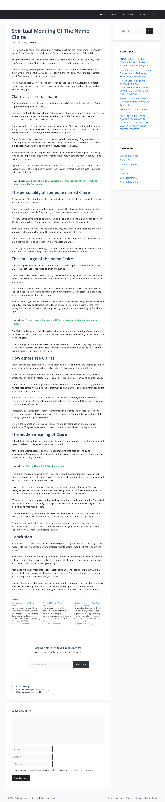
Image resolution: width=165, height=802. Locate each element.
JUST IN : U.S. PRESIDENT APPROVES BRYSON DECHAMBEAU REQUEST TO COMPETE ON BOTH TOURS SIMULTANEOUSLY (134, 87)
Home (102, 14)
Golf (122, 168)
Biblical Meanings (129, 155)
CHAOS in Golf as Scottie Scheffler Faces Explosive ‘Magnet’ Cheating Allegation (134, 62)
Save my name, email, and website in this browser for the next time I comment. (54, 770)
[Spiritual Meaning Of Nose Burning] (59, 613)
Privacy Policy (128, 14)
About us (144, 14)
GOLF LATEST (127, 173)
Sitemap (139, 798)
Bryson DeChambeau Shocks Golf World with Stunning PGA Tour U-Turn (135, 101)
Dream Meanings (128, 164)
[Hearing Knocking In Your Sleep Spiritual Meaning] (90, 613)
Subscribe (81, 664)
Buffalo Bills (126, 160)
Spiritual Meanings (22, 686)
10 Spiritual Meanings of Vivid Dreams (31, 692)
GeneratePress (48, 798)
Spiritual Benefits (128, 177)
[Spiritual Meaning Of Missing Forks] (27, 613)
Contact (113, 14)
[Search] (149, 31)
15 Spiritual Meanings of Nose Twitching (32, 689)
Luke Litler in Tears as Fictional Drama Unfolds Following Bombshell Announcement (135, 73)
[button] (153, 14)
